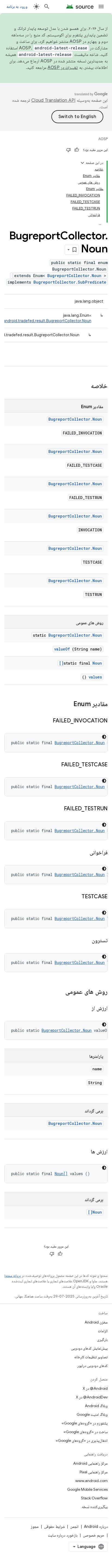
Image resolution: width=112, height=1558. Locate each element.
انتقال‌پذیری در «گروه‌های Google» (82, 1440)
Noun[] (61, 1173)
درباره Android (96, 1526)
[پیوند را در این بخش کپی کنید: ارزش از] (85, 1008)
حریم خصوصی (93, 1535)
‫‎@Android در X (95, 1388)
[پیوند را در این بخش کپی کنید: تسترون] (85, 941)
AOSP (103, 139)
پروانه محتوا (12, 1275)
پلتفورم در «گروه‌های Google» (85, 1423)
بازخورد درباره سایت (62, 1535)
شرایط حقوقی (54, 1526)
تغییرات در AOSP (63, 67)
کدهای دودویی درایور (92, 1365)
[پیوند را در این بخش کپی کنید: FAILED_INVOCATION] (46, 721)
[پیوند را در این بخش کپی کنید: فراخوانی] (82, 853)
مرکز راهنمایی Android (90, 1463)
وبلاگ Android (96, 1405)
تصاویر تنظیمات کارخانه (91, 1356)
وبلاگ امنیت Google (92, 1414)
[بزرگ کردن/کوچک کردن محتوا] (82, 163)
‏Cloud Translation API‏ (53, 100)
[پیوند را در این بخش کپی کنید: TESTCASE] (74, 897)
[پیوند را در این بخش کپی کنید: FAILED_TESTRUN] (57, 809)
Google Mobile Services (87, 1489)
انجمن (74, 1526)
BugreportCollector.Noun (74, 275)
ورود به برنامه (17, 6)
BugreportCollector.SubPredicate (69, 282)
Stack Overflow (94, 1498)
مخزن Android (96, 1322)
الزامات (103, 1330)
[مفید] (77, 150)
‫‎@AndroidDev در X (92, 1397)
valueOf (62, 649)
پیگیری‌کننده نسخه (95, 1506)
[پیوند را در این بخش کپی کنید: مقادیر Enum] (66, 704)
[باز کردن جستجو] (46, 6)
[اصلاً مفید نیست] (68, 150)
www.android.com (91, 1480)
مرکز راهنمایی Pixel (94, 1472)
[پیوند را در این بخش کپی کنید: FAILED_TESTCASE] (54, 765)
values (95, 677)
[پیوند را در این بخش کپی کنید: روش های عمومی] (58, 992)
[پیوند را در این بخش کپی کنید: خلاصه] (83, 386)
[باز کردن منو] (101, 6)
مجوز (35, 1526)
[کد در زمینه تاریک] (104, 737)
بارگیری (102, 1339)
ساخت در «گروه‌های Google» (86, 1431)
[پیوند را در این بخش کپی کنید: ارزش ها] (84, 1152)
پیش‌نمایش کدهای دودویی (89, 1348)
